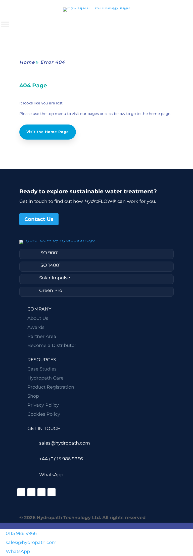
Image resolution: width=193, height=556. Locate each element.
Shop (33, 396)
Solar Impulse (54, 278)
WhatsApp (51, 474)
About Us (37, 318)
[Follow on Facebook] (31, 492)
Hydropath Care (45, 378)
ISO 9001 (49, 253)
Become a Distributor (51, 345)
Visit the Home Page (47, 132)
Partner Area (41, 336)
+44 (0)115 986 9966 (61, 459)
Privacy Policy (43, 405)
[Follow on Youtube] (51, 492)
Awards (35, 327)
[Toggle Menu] (5, 24)
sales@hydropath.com (64, 443)
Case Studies (42, 369)
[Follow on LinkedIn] (21, 492)
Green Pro (50, 290)
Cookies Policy (43, 414)
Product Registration (50, 387)
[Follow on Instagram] (41, 492)
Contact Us (39, 219)
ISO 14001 (50, 265)
